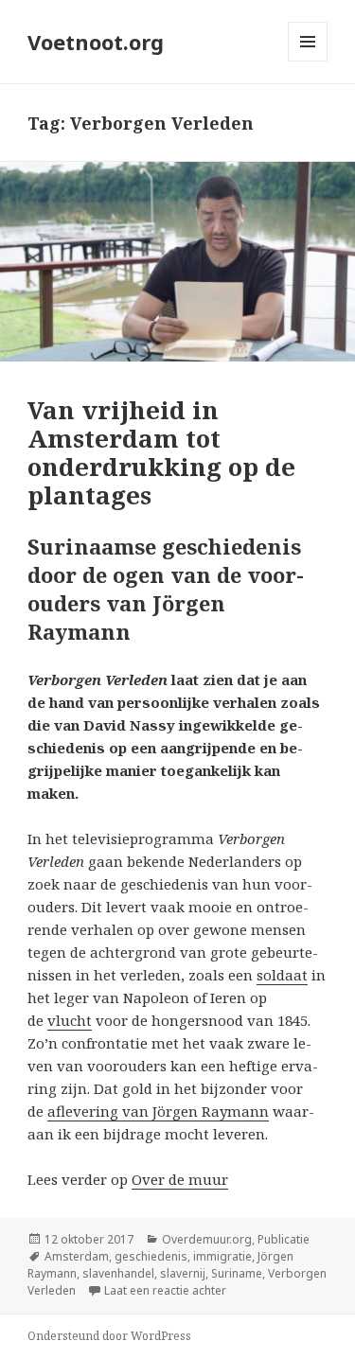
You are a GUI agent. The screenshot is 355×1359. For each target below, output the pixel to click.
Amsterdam (76, 1256)
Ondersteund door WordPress (109, 1336)
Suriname (236, 1273)
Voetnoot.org (95, 41)
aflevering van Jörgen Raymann (158, 1111)
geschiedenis (151, 1256)
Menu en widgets (308, 61)
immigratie (222, 1256)
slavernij (182, 1273)
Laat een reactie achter (165, 1290)
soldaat (282, 974)
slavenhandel (118, 1273)
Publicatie (283, 1239)
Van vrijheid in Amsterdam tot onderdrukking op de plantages (161, 452)
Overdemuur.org (207, 1239)
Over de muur (180, 1179)
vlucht (69, 1020)
